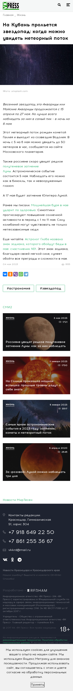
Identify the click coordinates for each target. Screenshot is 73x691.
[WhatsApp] (21, 274)
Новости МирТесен (17, 500)
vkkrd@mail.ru (19, 550)
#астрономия (18, 288)
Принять (37, 684)
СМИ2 (7, 307)
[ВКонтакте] (5, 274)
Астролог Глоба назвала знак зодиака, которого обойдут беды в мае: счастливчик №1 (34, 244)
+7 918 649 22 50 (31, 532)
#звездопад (50, 288)
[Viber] (15, 274)
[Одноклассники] (10, 274)
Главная (8, 15)
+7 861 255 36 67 (30, 541)
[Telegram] (26, 274)
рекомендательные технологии (22, 640)
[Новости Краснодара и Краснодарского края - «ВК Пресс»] (11, 6)
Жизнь (21, 15)
